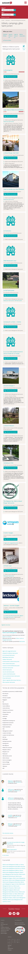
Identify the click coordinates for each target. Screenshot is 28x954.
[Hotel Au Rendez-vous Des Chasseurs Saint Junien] (14, 179)
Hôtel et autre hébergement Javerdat (17, 880)
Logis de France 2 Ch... (10, 36)
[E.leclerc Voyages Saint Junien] (14, 523)
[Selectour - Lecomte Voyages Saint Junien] (14, 595)
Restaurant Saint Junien (9, 121)
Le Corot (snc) (7, 231)
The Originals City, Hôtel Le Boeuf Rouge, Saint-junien (13, 502)
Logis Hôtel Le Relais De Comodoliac (14, 110)
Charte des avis (3, 931)
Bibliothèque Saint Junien (8, 657)
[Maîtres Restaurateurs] (5, 851)
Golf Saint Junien (18, 300)
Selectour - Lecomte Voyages (11, 605)
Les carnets (6, 855)
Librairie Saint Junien (7, 669)
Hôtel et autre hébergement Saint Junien (18, 20)
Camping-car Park (8, 463)
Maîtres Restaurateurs (12, 849)
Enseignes (10, 949)
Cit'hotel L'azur (8, 566)
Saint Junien (8, 20)
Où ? (3, 12)
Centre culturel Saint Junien (9, 663)
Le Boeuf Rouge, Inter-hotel (11, 153)
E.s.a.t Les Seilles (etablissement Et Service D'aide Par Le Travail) (13, 352)
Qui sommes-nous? (4, 924)
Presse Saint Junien (7, 678)
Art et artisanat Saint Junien (9, 655)
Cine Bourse (18, 782)
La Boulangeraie (8, 70)
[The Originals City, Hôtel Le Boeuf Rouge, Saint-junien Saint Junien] (14, 491)
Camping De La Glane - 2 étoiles (12, 322)
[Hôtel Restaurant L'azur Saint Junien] (14, 250)
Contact (2, 922)
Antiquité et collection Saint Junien (10, 653)
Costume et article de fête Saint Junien (11, 665)
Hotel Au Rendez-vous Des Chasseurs (14, 189)
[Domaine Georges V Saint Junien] (14, 376)
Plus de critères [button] (7, 40)
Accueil (3, 20)
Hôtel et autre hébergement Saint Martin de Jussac (14, 866)
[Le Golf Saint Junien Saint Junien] (14, 280)
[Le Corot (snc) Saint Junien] (14, 221)
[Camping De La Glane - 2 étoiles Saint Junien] (14, 312)
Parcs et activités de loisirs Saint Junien (11, 676)
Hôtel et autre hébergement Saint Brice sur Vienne (14, 868)
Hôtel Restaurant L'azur (10, 260)
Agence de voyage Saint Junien (11, 543)
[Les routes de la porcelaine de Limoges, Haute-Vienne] (5, 844)
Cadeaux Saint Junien (7, 659)
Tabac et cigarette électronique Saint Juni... (12, 680)
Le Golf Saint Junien (9, 290)
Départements (10, 948)
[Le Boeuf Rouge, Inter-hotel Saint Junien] (14, 143)
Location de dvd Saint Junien (9, 674)
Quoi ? (3, 8)
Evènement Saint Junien (8, 667)
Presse (2, 925)
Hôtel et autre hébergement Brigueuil (11, 872)
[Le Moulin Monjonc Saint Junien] (14, 415)
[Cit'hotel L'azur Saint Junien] (14, 556)
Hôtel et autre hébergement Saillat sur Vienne (13, 870)
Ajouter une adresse (7, 636)
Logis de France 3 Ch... (16, 36)
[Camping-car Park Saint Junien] (14, 453)
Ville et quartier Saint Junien (9, 682)
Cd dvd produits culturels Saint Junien (11, 661)
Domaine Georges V (9, 385)
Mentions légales (4, 933)
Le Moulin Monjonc (9, 425)
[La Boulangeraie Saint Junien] (14, 60)
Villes (9, 946)
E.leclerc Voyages (8, 533)
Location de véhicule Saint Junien (12, 615)
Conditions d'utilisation (5, 927)
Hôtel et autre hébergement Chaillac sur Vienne (13, 864)
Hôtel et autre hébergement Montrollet (11, 882)
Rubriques (9, 945)
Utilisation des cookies (5, 930)
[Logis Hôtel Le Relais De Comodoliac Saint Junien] (14, 100)
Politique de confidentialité (5, 928)
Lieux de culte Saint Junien (8, 671)
